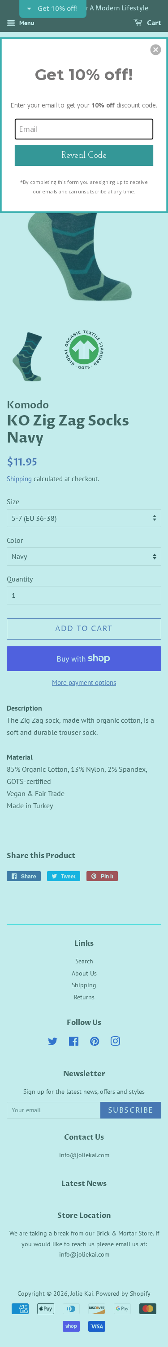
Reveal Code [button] (84, 155)
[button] (156, 49)
